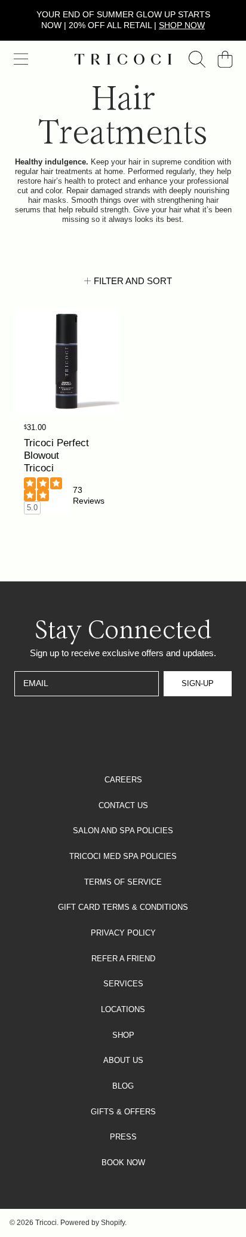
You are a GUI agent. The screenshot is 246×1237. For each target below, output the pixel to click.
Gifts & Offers (123, 1111)
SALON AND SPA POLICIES (123, 830)
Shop (123, 1035)
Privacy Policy (123, 932)
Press (123, 1136)
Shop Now (182, 25)
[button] (21, 59)
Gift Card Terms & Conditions (123, 907)
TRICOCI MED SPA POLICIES (123, 856)
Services (123, 983)
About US (123, 1060)
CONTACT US (123, 805)
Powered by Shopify (92, 1222)
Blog (123, 1085)
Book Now (123, 1162)
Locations (123, 1009)
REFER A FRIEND (123, 958)
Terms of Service (123, 882)
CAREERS (123, 779)
